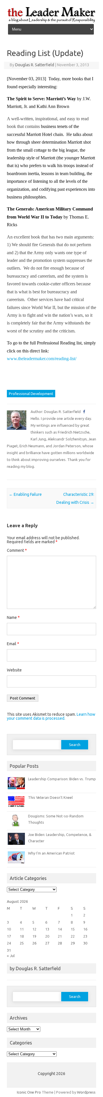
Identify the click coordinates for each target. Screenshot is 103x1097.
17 (9, 936)
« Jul (11, 955)
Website (14, 670)
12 (34, 929)
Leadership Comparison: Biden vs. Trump (62, 779)
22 (73, 936)
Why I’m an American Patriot (51, 853)
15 (73, 929)
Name (13, 617)
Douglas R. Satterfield (34, 65)
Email (13, 643)
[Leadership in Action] (51, 21)
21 (60, 936)
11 (22, 929)
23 (85, 936)
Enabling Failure (25, 494)
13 (47, 929)
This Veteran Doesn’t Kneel (50, 797)
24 (9, 943)
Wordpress (86, 1092)
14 (60, 929)
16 (85, 929)
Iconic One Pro (29, 1092)
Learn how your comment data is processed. (51, 716)
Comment (17, 550)
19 (34, 936)
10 (9, 929)
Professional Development (31, 394)
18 (22, 936)
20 (47, 936)
